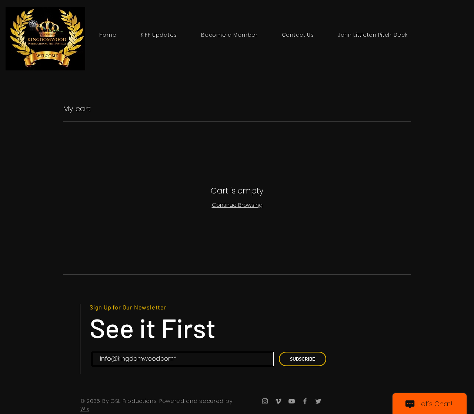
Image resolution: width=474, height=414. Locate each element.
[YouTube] (292, 401)
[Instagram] (265, 401)
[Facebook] (305, 401)
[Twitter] (318, 401)
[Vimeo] (278, 401)
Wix (84, 409)
